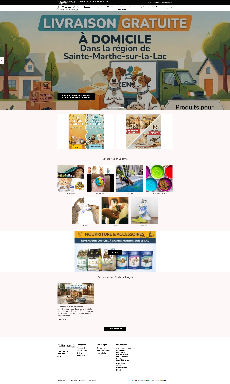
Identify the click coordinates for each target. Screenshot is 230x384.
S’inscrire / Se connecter (163, 2)
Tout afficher (115, 329)
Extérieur (134, 7)
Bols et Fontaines (159, 194)
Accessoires (100, 194)
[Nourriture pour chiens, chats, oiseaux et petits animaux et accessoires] (68, 8)
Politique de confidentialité (122, 360)
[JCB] (147, 381)
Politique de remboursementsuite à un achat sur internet (76, 96)
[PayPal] (161, 381)
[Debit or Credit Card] (165, 381)
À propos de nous (123, 348)
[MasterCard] (136, 381)
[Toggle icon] (167, 8)
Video (115, 252)
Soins (115, 226)
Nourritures (71, 194)
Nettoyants (144, 226)
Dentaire (86, 226)
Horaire (119, 370)
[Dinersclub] (150, 381)
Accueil (87, 7)
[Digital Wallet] (154, 381)
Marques (122, 9)
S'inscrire (101, 348)
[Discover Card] (144, 381)
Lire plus (62, 319)
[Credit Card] (133, 381)
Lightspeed (92, 380)
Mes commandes (104, 350)
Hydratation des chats (150, 7)
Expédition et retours (122, 364)
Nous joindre (121, 367)
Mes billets (101, 353)
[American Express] (142, 381)
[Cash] (159, 381)
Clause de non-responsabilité (122, 355)
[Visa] (139, 381)
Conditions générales (120, 351)
